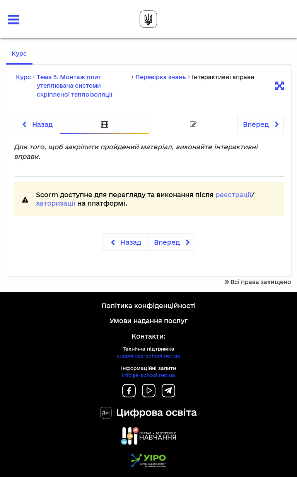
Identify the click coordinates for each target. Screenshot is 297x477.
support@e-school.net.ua (148, 355)
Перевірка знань (160, 77)
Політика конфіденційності (148, 305)
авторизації (55, 203)
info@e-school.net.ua (148, 375)
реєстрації (233, 194)
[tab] (104, 124)
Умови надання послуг (148, 320)
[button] (13, 19)
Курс (22, 57)
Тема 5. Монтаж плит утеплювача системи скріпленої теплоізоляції (74, 86)
